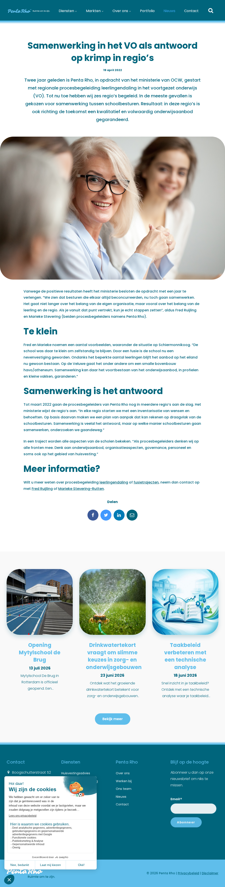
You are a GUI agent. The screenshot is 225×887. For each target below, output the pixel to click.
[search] (210, 11)
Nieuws (169, 10)
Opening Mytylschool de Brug (39, 652)
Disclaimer (210, 873)
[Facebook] (92, 515)
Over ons (120, 10)
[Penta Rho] (28, 11)
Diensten (67, 10)
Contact (191, 10)
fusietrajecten (146, 482)
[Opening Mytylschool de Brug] (40, 602)
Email (176, 798)
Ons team (123, 789)
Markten (94, 10)
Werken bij (124, 781)
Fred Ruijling (42, 488)
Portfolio (147, 10)
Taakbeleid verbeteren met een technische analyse (185, 656)
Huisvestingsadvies (75, 773)
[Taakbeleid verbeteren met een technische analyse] (185, 602)
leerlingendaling (114, 482)
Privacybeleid (188, 873)
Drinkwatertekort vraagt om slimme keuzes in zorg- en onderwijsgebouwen (114, 656)
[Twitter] (105, 515)
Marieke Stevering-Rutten (81, 488)
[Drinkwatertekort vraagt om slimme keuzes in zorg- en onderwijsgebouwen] (112, 602)
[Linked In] (119, 515)
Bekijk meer (112, 718)
